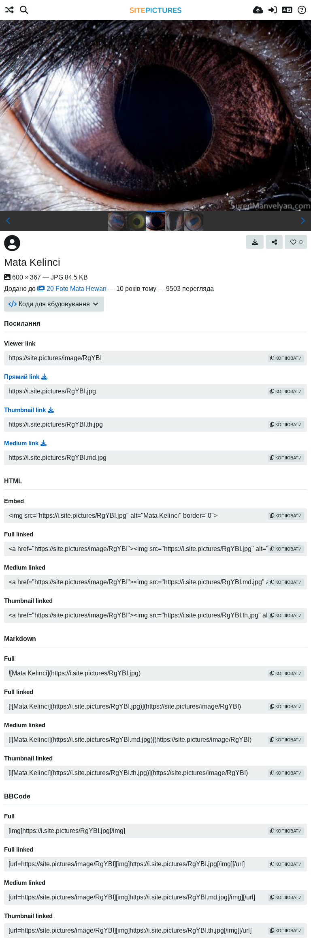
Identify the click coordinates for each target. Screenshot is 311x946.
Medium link (21, 443)
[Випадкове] (9, 10)
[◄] (8, 221)
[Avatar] (12, 243)
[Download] (255, 242)
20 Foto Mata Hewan (77, 288)
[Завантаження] (258, 10)
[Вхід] (272, 10)
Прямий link (21, 377)
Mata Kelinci (32, 262)
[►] (303, 221)
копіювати (288, 358)
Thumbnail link (25, 410)
